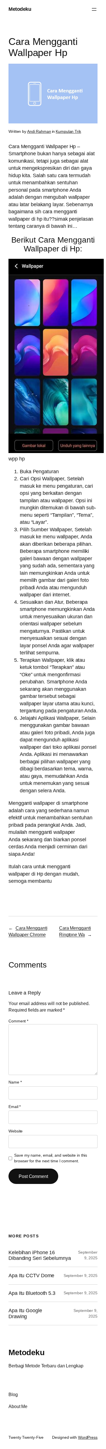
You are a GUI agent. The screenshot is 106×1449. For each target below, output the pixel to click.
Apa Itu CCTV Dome (31, 1275)
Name (14, 1082)
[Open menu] (94, 9)
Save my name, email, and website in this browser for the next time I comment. (50, 1158)
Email (14, 1106)
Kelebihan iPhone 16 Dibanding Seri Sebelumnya (39, 1255)
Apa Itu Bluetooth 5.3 (31, 1293)
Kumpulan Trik (68, 131)
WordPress (88, 1437)
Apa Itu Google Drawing (25, 1313)
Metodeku (19, 9)
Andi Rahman (39, 131)
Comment (18, 1021)
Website (15, 1131)
